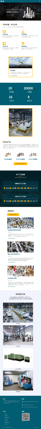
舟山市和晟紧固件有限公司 (8, 427)
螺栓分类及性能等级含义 (14, 254)
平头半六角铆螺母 (20, 159)
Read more (14, 75)
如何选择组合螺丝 (12, 278)
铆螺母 (6, 414)
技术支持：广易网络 (35, 427)
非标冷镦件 (7, 415)
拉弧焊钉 (6, 419)
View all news (13, 214)
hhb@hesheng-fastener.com (29, 404)
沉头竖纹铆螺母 (8, 159)
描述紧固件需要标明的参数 (14, 230)
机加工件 (6, 420)
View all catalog (20, 163)
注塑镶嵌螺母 (7, 422)
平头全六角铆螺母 (33, 159)
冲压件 (6, 424)
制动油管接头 (7, 417)
